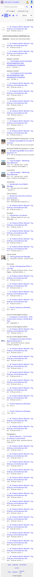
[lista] (2, 15)
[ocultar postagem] (22, 31)
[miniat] (6, 15)
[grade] (10, 15)
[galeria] (13, 15)
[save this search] (31, 7)
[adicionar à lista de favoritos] (8, 27)
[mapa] (17, 15)
